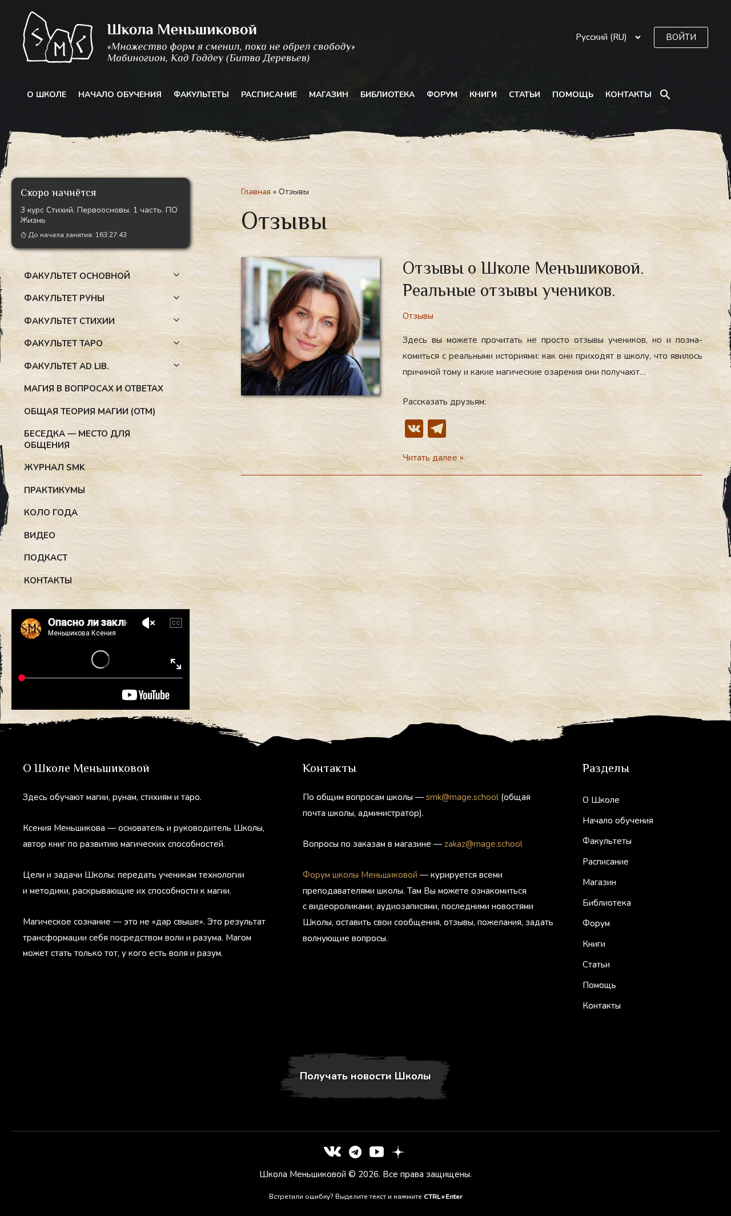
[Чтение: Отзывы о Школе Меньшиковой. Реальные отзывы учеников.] (310, 325)
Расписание (269, 94)
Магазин (328, 94)
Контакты (628, 94)
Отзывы (418, 316)
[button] (681, 37)
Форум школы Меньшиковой (360, 875)
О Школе (46, 94)
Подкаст (45, 557)
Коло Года (51, 512)
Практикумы (54, 490)
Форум (442, 94)
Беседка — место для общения (77, 439)
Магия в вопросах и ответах (93, 388)
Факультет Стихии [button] (69, 321)
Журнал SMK (54, 467)
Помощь (572, 94)
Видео (39, 535)
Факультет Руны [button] (64, 298)
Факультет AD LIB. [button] (66, 366)
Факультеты (201, 94)
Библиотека (387, 94)
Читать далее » (433, 458)
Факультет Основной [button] (77, 276)
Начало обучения (120, 94)
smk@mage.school (462, 797)
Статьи (524, 94)
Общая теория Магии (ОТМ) (89, 411)
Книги (483, 94)
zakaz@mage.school (483, 844)
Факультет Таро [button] (63, 343)
